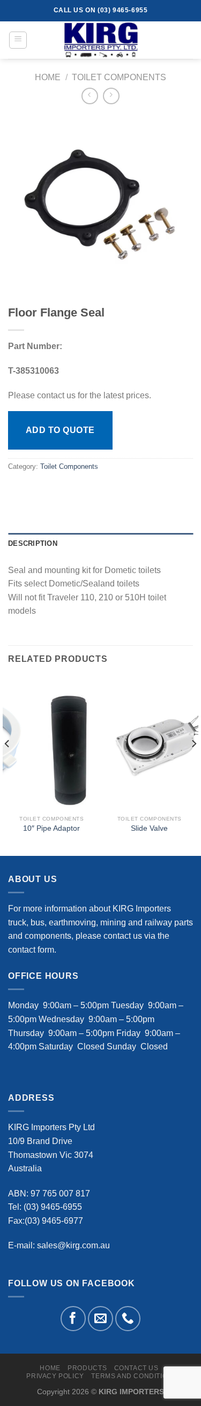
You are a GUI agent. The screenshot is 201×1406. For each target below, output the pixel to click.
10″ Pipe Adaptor (51, 828)
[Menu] (18, 40)
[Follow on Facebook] (73, 1318)
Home (48, 77)
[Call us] (127, 1318)
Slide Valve (149, 828)
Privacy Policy (55, 1376)
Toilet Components (119, 77)
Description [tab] (32, 543)
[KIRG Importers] (100, 40)
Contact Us (136, 1368)
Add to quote (60, 430)
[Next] (193, 765)
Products (87, 1368)
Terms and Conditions (134, 1376)
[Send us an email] (100, 1318)
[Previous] (7, 765)
